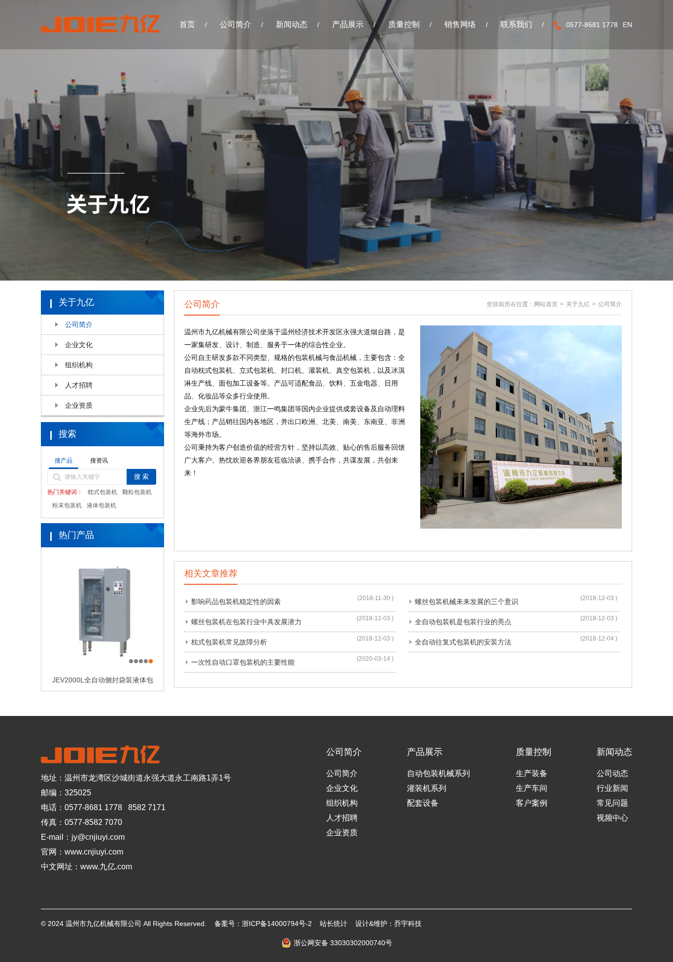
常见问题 (612, 803)
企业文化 (79, 345)
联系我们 (516, 24)
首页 (187, 24)
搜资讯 (99, 460)
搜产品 (63, 460)
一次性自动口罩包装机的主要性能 (243, 662)
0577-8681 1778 (93, 807)
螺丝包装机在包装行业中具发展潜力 (246, 622)
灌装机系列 (426, 788)
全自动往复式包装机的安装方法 (463, 642)
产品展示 (348, 24)
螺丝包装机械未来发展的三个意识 (466, 602)
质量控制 (404, 24)
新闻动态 (291, 24)
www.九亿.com (106, 866)
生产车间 (531, 788)
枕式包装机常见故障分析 (229, 642)
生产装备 (531, 773)
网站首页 (546, 304)
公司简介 (235, 24)
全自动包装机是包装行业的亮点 (463, 622)
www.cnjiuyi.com (94, 852)
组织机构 (79, 365)
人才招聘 (79, 385)
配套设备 (422, 803)
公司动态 (612, 773)
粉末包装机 (67, 505)
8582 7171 (147, 807)
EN (627, 25)
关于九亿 (578, 304)
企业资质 (79, 405)
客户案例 (531, 803)
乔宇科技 (408, 923)
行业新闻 (612, 788)
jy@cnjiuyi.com (98, 837)
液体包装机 (101, 505)
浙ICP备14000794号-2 (277, 923)
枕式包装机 (102, 492)
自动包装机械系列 (438, 773)
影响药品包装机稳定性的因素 (236, 602)
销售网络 (460, 24)
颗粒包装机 (137, 492)
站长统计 (333, 923)
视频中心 (612, 818)
